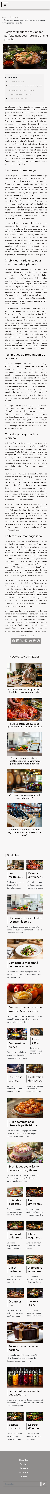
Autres (23, 1476)
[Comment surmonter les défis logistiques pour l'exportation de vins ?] (24, 815)
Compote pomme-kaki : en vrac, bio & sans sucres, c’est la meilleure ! (25, 1011)
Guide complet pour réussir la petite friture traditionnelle (23, 1125)
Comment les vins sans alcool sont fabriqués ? (24, 797)
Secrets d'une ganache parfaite (23, 1348)
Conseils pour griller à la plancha (20, 94)
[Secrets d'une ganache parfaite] (25, 1332)
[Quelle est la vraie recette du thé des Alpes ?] (15, 1068)
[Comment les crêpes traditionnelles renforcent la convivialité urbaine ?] (17, 1033)
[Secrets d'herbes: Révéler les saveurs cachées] (34, 1416)
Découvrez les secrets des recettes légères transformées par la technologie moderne (25, 761)
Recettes (14, 17)
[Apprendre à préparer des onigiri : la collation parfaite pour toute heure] (34, 1259)
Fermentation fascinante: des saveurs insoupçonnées (24, 1394)
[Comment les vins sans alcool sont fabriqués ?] (24, 781)
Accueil (4, 17)
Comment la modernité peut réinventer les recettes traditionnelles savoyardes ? (23, 968)
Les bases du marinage (16, 81)
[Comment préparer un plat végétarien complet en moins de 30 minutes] (15, 1225)
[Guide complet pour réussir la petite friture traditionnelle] (25, 1107)
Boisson (24, 1468)
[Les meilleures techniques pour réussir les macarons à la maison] (24, 675)
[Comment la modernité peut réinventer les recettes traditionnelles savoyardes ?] (25, 948)
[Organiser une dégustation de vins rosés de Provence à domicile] (15, 1293)
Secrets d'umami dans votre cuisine (15, 1430)
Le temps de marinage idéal (18, 99)
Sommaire (12, 77)
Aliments (23, 1472)
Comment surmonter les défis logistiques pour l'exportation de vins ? (24, 832)
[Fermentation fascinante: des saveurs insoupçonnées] (25, 1376)
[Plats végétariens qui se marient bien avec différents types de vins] (34, 1225)
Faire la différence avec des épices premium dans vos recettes (24, 725)
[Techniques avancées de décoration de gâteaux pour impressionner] (25, 1152)
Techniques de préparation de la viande (21, 90)
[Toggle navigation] (4, 4)
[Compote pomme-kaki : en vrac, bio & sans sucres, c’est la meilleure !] (25, 993)
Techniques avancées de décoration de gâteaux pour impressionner (24, 1170)
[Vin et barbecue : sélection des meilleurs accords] (15, 1259)
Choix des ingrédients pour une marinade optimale (25, 86)
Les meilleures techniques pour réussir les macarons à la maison (24, 691)
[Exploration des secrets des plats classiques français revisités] (34, 1068)
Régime (24, 1464)
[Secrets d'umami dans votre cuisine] (15, 1416)
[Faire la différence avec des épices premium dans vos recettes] (24, 709)
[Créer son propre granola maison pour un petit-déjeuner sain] (36, 1031)
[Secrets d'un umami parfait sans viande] (35, 1292)
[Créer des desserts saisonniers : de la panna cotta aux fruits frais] (15, 1191)
